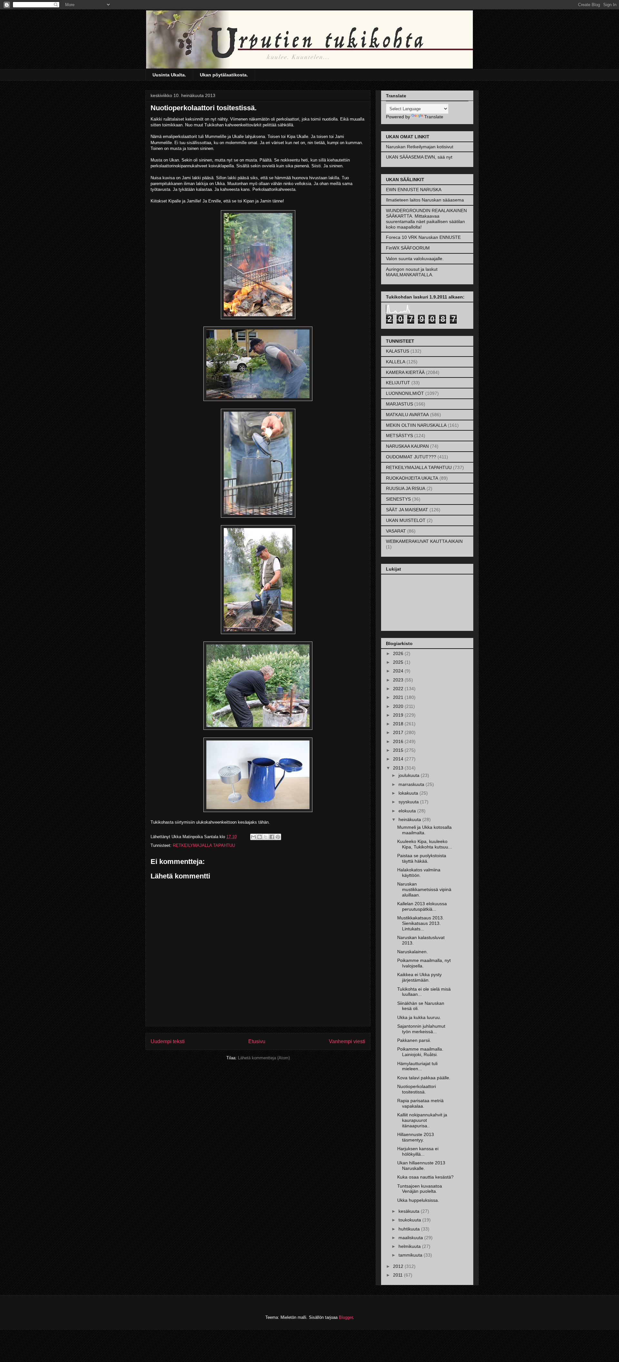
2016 (399, 741)
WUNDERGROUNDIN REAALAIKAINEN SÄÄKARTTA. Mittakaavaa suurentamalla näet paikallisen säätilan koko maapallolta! (426, 218)
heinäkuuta (410, 819)
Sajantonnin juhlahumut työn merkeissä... (421, 1029)
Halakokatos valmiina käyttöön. (418, 872)
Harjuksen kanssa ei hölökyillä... (417, 1151)
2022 (399, 688)
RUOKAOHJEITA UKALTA (412, 478)
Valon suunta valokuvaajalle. (415, 258)
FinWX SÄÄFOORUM (408, 247)
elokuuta (407, 810)
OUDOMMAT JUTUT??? (411, 456)
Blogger (346, 1317)
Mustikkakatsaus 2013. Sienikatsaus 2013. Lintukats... (420, 923)
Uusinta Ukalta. (169, 74)
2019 (399, 715)
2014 (399, 758)
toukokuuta (410, 1219)
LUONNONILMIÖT (405, 393)
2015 (399, 750)
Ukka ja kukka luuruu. (419, 1017)
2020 (399, 706)
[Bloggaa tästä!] (259, 837)
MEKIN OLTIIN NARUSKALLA (416, 425)
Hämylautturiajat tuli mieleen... (417, 1066)
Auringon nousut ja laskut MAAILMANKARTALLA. (411, 272)
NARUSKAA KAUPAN (407, 446)
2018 (399, 723)
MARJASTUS (399, 404)
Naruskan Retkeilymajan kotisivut (419, 146)
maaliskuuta (411, 1237)
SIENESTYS (398, 499)
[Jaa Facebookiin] (272, 837)
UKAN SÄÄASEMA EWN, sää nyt (419, 157)
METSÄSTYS (399, 435)
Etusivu (256, 1041)
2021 (399, 697)
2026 (399, 653)
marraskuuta (412, 784)
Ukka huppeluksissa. (418, 1200)
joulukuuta (409, 775)
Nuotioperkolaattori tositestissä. (416, 1089)
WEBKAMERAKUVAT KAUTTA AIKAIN (424, 541)
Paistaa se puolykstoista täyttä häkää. (421, 858)
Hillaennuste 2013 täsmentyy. (415, 1137)
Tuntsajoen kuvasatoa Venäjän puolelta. (419, 1188)
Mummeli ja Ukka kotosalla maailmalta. (424, 830)
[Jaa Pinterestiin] (278, 837)
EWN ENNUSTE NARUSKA (413, 189)
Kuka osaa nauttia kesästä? (425, 1177)
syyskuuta (409, 801)
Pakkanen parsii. (414, 1040)
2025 (399, 662)
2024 (399, 670)
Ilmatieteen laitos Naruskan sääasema (425, 199)
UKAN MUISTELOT (406, 520)
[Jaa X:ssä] (265, 837)
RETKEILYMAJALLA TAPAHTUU (204, 845)
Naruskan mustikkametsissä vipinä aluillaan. (424, 889)
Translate (433, 116)
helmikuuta (410, 1246)
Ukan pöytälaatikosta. (224, 74)
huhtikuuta (409, 1228)
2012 (399, 1266)
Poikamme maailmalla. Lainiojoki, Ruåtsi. (420, 1051)
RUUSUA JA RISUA (405, 488)
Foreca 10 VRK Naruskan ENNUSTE (423, 237)
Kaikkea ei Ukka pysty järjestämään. (419, 977)
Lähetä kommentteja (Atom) (264, 1057)
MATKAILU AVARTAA (407, 414)
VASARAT (396, 531)
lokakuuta (408, 793)
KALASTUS (397, 351)
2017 (399, 732)
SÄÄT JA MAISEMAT (407, 509)
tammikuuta (411, 1255)
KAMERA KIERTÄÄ (405, 372)
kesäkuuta (409, 1211)
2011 (398, 1275)
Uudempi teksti (168, 1041)
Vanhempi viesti (347, 1041)
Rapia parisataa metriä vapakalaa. (420, 1103)
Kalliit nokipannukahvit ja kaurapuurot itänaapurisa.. (422, 1120)
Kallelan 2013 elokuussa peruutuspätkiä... (422, 906)
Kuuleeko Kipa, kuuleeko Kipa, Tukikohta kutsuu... (424, 844)
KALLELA (395, 361)
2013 (399, 767)
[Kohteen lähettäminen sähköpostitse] (253, 837)
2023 (399, 679)
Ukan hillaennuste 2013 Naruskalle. (421, 1165)
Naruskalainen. (412, 951)
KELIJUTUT (398, 382)
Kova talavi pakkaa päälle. (423, 1077)
